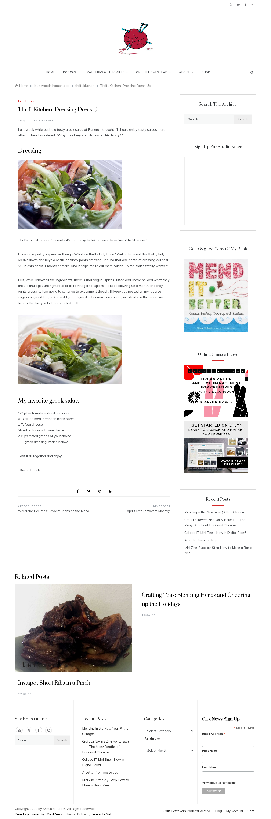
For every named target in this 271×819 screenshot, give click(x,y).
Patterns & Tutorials (106, 72)
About (184, 72)
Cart (250, 811)
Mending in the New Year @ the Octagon (214, 512)
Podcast (71, 72)
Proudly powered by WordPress (39, 814)
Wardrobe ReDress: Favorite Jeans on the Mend (53, 511)
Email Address (213, 734)
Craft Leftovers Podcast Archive (187, 811)
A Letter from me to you (202, 540)
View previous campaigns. (219, 782)
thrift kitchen (26, 101)
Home (50, 72)
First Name (210, 750)
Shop (206, 72)
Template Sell (101, 814)
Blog (218, 811)
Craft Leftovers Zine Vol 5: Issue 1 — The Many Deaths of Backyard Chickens (106, 746)
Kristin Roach (45, 120)
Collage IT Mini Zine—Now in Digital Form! (215, 533)
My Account (234, 811)
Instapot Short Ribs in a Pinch (54, 683)
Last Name (209, 767)
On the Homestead (152, 72)
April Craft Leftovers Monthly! (148, 511)
